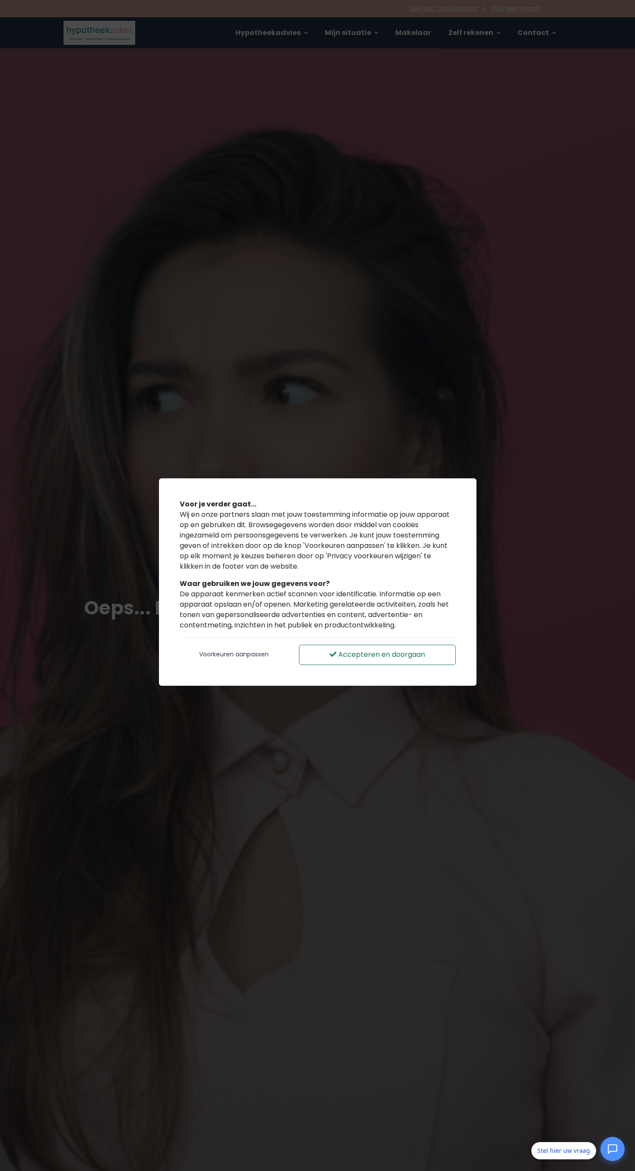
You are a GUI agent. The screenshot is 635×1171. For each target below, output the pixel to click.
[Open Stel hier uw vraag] (612, 1151)
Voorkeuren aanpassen (234, 654)
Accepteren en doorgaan (381, 654)
